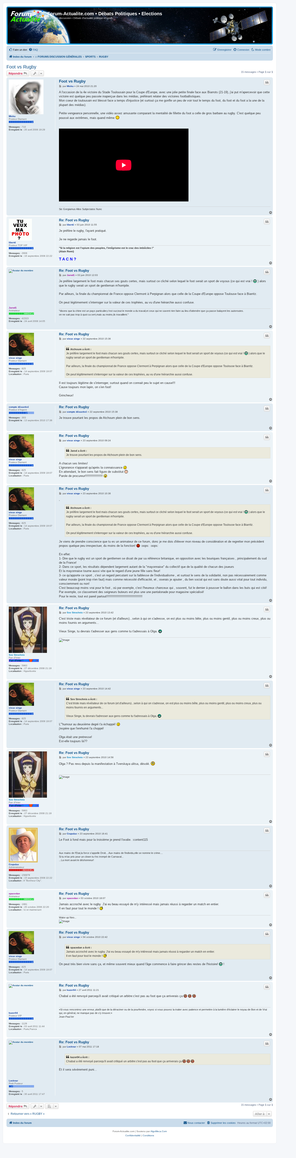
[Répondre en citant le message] (267, 82)
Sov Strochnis (17, 655)
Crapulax (14, 864)
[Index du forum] (27, 15)
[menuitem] (18, 49)
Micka (12, 116)
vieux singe (15, 358)
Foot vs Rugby (21, 66)
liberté (12, 242)
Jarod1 (13, 307)
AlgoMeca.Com (159, 1131)
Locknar (13, 1080)
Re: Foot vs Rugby (74, 220)
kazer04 (13, 1013)
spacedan (14, 893)
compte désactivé (19, 407)
